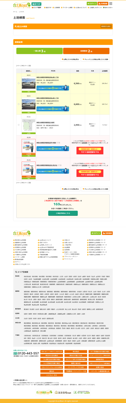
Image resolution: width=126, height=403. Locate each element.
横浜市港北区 (92, 323)
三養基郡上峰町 (61, 314)
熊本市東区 (35, 276)
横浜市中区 (51, 323)
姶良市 (84, 309)
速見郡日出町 (50, 318)
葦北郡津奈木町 (44, 284)
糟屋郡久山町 (43, 296)
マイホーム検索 (20, 257)
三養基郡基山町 (52, 314)
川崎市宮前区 (43, 328)
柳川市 (90, 291)
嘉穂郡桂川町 (27, 302)
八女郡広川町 (93, 296)
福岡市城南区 (64, 291)
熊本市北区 (56, 276)
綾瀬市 (107, 328)
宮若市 (48, 299)
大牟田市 (79, 291)
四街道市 (69, 338)
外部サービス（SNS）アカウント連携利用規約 (71, 253)
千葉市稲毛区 (44, 335)
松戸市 (89, 335)
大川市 (103, 291)
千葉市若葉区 (52, 335)
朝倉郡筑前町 (59, 296)
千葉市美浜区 (67, 335)
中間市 (44, 299)
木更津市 (83, 335)
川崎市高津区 (27, 328)
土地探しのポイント (46, 245)
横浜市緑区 (42, 325)
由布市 (44, 318)
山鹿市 (84, 276)
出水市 (37, 309)
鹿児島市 (26, 309)
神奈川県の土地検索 (21, 252)
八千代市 (38, 338)
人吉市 (66, 276)
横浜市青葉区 (71, 325)
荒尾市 (70, 276)
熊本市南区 (49, 276)
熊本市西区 (42, 276)
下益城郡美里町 (37, 279)
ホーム (15, 12)
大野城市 (36, 294)
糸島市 (77, 294)
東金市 (69, 341)
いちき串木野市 (60, 309)
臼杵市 (39, 318)
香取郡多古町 (42, 341)
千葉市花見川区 (36, 335)
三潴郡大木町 (85, 296)
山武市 (78, 341)
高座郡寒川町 (35, 331)
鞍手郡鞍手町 (99, 299)
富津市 (60, 338)
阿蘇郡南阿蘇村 (52, 281)
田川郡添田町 (43, 302)
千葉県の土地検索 (20, 255)
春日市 (31, 294)
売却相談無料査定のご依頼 (48, 250)
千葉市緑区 (60, 335)
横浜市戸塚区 (100, 323)
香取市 (98, 338)
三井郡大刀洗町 (76, 296)
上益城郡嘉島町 (71, 281)
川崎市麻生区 (51, 328)
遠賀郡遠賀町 (83, 299)
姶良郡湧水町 (99, 309)
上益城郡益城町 (80, 281)
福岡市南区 (50, 291)
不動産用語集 (44, 255)
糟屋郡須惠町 (27, 296)
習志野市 (107, 335)
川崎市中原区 (102, 325)
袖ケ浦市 (75, 338)
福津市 (56, 294)
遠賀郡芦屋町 (59, 299)
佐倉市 (102, 335)
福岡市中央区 (42, 291)
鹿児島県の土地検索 (21, 245)
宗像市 (41, 294)
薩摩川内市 (43, 309)
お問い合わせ (68, 242)
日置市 (48, 309)
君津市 (55, 338)
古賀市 (52, 294)
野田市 (93, 335)
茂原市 (65, 341)
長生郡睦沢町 (44, 343)
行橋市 (35, 299)
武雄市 (78, 314)
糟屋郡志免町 (105, 294)
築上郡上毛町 (35, 304)
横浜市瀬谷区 (49, 325)
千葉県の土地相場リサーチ (97, 255)
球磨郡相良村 (85, 284)
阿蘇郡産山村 (27, 281)
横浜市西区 (44, 323)
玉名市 (79, 276)
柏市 (25, 338)
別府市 (30, 318)
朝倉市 (66, 294)
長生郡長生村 (52, 343)
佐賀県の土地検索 (20, 247)
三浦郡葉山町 (27, 331)
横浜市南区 (58, 323)
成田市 (98, 335)
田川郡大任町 (67, 302)
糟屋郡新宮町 (35, 296)
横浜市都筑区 (79, 325)
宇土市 (93, 276)
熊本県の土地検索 (20, 240)
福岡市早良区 (72, 291)
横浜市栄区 (57, 325)
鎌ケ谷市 (50, 338)
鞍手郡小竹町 (91, 299)
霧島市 (53, 309)
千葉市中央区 (27, 335)
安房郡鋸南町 (58, 341)
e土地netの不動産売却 (47, 247)
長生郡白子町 (60, 343)
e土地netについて (45, 240)
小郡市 (108, 291)
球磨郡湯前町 (69, 284)
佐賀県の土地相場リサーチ (97, 247)
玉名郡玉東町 (45, 279)
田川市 (25, 299)
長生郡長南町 (77, 343)
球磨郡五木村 (93, 284)
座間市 (102, 328)
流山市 (33, 338)
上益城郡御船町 (61, 281)
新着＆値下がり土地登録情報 (49, 257)
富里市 (94, 338)
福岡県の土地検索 (20, 242)
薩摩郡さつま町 (91, 309)
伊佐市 (79, 309)
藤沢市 (73, 328)
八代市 (61, 276)
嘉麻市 (53, 299)
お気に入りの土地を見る (71, 59)
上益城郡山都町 (98, 281)
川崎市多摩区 (35, 328)
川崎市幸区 (95, 325)
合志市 (30, 279)
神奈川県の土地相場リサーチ (98, 252)
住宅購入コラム (44, 252)
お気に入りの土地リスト (22, 264)
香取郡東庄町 (91, 341)
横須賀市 (58, 328)
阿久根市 (32, 309)
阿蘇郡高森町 (35, 281)
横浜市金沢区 (84, 323)
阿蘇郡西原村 (43, 281)
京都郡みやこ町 (99, 302)
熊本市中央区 (27, 276)
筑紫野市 (26, 294)
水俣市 (75, 276)
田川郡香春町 (35, 302)
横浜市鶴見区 (27, 323)
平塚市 (63, 328)
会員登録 (104, 3)
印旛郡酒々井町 (105, 338)
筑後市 (99, 291)
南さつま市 (68, 309)
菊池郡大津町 (78, 279)
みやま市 (71, 294)
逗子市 (83, 328)
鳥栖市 (30, 314)
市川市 (74, 335)
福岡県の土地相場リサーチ (97, 242)
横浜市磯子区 (75, 323)
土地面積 (104, 71)
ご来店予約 (67, 245)
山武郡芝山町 (50, 341)
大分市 (25, 318)
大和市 (92, 328)
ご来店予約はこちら (63, 213)
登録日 (28, 71)
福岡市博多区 (34, 291)
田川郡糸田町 (51, 302)
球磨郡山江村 (101, 284)
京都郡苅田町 (90, 302)
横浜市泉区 (64, 325)
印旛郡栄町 (27, 341)
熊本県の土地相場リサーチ (97, 240)
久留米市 (85, 291)
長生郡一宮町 (36, 343)
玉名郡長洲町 (61, 279)
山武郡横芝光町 (28, 343)
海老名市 (97, 328)
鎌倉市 (68, 328)
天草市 (25, 279)
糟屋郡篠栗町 (97, 294)
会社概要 (67, 247)
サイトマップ (68, 259)
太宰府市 (46, 294)
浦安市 (64, 338)
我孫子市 (44, 338)
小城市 (83, 314)
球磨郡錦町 (52, 284)
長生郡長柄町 (69, 343)
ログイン (93, 3)
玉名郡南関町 (53, 279)
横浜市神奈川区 (36, 323)
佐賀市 (25, 314)
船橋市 (78, 335)
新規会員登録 (19, 259)
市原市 (29, 338)
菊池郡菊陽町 (86, 279)
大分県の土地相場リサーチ (97, 250)
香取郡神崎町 (34, 341)
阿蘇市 (108, 276)
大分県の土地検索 (20, 250)
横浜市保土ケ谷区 (66, 323)
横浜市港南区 (27, 325)
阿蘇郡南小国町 (95, 279)
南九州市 (74, 309)
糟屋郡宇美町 (88, 294)
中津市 (35, 318)
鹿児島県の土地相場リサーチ (98, 245)
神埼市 (35, 314)
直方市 (99, 296)
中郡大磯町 (43, 331)
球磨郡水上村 (77, 284)
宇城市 (103, 276)
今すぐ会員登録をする (90, 150)
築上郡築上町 (43, 304)
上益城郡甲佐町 (89, 281)
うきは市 (61, 294)
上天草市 (98, 276)
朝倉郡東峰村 (67, 296)
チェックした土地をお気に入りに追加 (96, 59)
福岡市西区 (57, 291)
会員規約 (67, 250)
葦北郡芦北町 (35, 284)
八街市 (80, 338)
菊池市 (88, 276)
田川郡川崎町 (59, 302)
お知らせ (67, 240)
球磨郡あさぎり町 (36, 287)
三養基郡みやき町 (71, 314)
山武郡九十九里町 (101, 341)
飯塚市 (104, 296)
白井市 (89, 338)
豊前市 (39, 299)
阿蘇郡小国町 (103, 279)
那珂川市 (82, 294)
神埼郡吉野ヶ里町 (42, 314)
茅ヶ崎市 (78, 328)
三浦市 (87, 328)
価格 (77, 71)
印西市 (85, 338)
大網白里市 (84, 341)
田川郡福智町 (82, 302)
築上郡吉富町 (27, 304)
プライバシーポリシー (71, 256)
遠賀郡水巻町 (67, 299)
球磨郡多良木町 (60, 284)
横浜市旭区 (35, 325)
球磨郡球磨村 (27, 287)
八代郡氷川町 (27, 284)
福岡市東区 (27, 291)
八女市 (94, 291)
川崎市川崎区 (87, 325)
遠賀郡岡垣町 (75, 299)
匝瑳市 (74, 341)
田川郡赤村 (75, 302)
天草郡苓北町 (46, 287)
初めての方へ (44, 242)
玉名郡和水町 (70, 279)
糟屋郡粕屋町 (51, 296)
